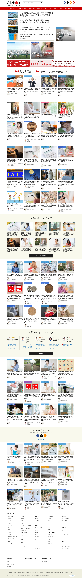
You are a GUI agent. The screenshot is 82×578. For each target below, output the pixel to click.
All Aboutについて (42, 572)
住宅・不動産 (10, 516)
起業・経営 (50, 539)
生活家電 (36, 532)
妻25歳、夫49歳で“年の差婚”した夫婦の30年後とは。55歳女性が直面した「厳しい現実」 (54, 346)
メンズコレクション (65, 536)
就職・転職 (50, 534)
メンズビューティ (65, 537)
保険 (22, 522)
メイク (49, 518)
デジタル (30, 8)
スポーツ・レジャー (65, 548)
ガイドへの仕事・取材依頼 (11, 564)
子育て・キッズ (37, 539)
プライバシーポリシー (34, 572)
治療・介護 (37, 522)
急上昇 (11, 8)
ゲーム (63, 544)
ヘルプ (72, 572)
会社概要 (10, 572)
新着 (14, 8)
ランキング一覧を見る (41, 255)
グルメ (66, 8)
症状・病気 (37, 520)
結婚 (62, 530)
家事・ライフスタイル (39, 527)
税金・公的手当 (24, 532)
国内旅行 (22, 542)
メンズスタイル (50, 8)
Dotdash (72, 575)
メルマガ (60, 4)
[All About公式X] (68, 2)
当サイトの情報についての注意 (59, 572)
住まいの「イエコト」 (12, 538)
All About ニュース (28, 561)
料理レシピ (37, 529)
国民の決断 (9, 566)
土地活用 (9, 532)
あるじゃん (23, 535)
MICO (49, 529)
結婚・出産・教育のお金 (25, 528)
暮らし (34, 8)
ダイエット (50, 527)
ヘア (49, 522)
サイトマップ (54, 4)
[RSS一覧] (71, 2)
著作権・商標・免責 (49, 572)
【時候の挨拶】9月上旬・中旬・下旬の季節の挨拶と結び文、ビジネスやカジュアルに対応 (41, 346)
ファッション (61, 8)
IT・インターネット (65, 523)
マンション (10, 520)
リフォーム (10, 522)
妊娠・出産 (37, 536)
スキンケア (50, 520)
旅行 (55, 8)
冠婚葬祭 (36, 530)
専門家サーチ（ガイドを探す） (12, 561)
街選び (9, 529)
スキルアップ (50, 536)
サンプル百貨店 (44, 561)
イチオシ (43, 564)
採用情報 (14, 572)
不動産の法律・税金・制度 (12, 536)
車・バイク (70, 8)
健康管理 (36, 518)
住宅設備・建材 (10, 523)
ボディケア (50, 523)
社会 (49, 541)
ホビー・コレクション (66, 546)
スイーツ (36, 546)
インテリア (10, 525)
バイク (22, 549)
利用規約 (27, 572)
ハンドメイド (37, 534)
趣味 (57, 8)
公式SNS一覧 (66, 4)
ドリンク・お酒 (37, 548)
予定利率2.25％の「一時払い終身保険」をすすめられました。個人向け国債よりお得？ (27, 346)
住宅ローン (23, 523)
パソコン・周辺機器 (65, 518)
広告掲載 (23, 572)
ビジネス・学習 (44, 8)
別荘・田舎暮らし (11, 531)
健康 (22, 8)
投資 (22, 520)
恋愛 (62, 529)
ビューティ (26, 8)
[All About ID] (74, 2)
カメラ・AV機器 (65, 520)
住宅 (16, 8)
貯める (22, 518)
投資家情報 (19, 572)
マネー (19, 8)
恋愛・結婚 (38, 8)
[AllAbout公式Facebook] (65, 2)
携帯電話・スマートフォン (66, 522)
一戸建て (9, 518)
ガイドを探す (72, 4)
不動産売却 (10, 534)
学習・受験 (50, 543)
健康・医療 (37, 516)
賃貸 (8, 527)
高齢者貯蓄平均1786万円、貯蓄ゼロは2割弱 (68, 345)
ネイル (49, 525)
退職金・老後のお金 (24, 530)
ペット (63, 550)
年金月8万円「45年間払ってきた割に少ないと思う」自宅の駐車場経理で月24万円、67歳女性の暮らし (13, 346)
